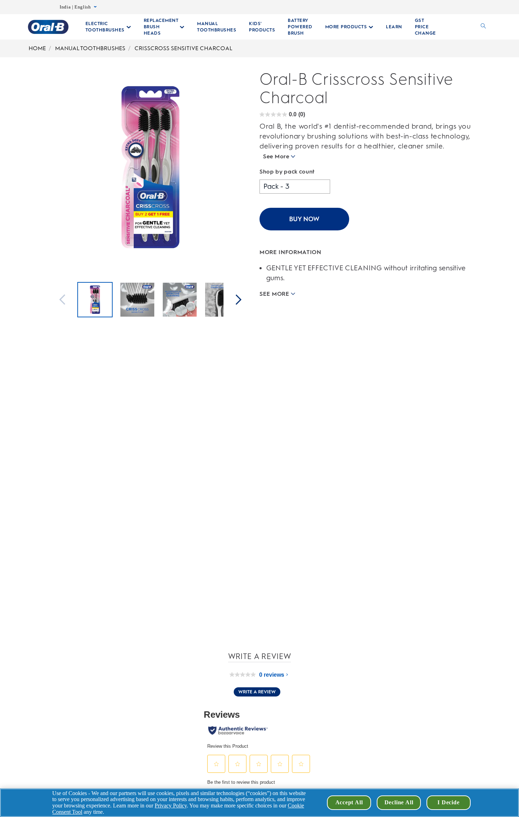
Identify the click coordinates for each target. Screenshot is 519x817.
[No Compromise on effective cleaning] (179, 300)
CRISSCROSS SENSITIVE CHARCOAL (183, 48)
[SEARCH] (483, 27)
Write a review (257, 691)
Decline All (398, 802)
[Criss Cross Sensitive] (137, 300)
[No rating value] (244, 674)
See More (276, 156)
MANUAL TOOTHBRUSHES (90, 48)
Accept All (349, 802)
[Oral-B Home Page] (48, 27)
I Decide (448, 802)
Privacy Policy (171, 806)
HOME (37, 48)
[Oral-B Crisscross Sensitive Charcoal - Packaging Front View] (95, 300)
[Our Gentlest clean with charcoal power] (222, 300)
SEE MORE (274, 293)
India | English (75, 7)
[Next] (238, 300)
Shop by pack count (287, 171)
